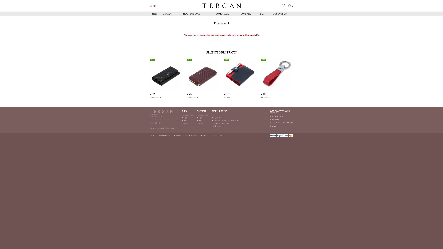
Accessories (188, 115)
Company (246, 13)
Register (216, 118)
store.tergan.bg (277, 116)
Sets (185, 120)
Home (152, 135)
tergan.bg (275, 119)
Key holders (266, 97)
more (274, 126)
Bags (185, 118)
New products (191, 13)
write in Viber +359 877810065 (282, 123)
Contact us (280, 13)
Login (283, 6)
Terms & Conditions (221, 123)
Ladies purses (155, 97)
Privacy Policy (218, 126)
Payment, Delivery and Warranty (225, 120)
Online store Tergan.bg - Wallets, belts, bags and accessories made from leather (221, 5)
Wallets (227, 97)
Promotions (222, 13)
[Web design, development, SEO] (157, 123)
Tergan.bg (161, 111)
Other (185, 123)
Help (261, 13)
